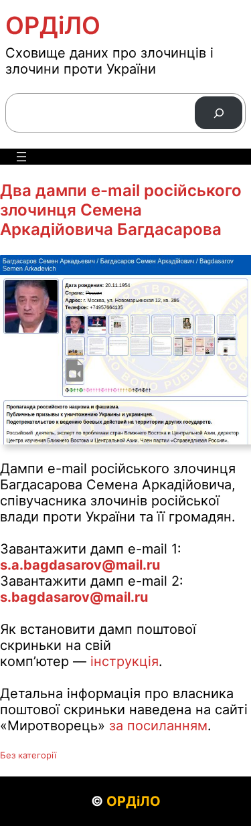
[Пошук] (218, 112)
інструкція (124, 661)
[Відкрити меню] (21, 157)
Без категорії (28, 755)
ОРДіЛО (52, 25)
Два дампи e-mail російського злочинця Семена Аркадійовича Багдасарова (121, 210)
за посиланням (158, 726)
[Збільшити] (233, 272)
